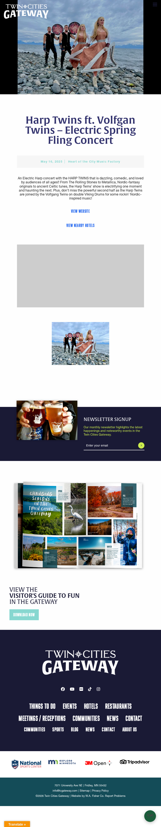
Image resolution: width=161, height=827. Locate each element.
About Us (129, 729)
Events (70, 706)
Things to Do (42, 706)
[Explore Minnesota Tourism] (62, 761)
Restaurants (118, 706)
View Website (80, 211)
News (112, 718)
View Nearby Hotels (80, 225)
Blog (74, 729)
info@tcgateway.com (65, 790)
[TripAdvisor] (134, 761)
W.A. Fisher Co (94, 795)
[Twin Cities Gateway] (26, 11)
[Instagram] (98, 689)
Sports (58, 729)
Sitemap (85, 790)
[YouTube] (72, 689)
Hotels (91, 706)
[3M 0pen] (98, 763)
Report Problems (115, 795)
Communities (86, 718)
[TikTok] (90, 689)
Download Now (24, 614)
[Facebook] (63, 689)
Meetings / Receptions (42, 718)
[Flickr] (81, 689)
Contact (134, 718)
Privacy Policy (100, 790)
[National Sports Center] (26, 764)
